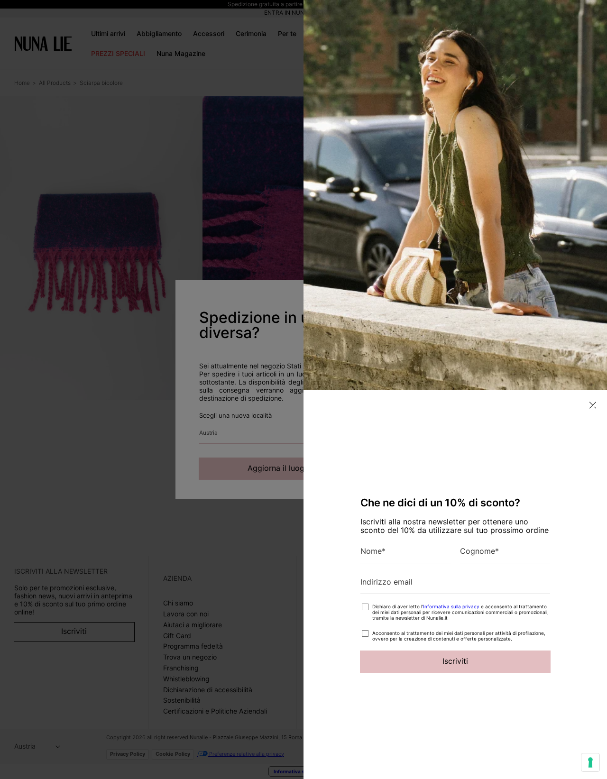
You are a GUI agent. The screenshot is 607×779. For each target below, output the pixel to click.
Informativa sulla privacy (451, 606)
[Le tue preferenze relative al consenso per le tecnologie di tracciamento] (590, 762)
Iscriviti (455, 661)
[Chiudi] (593, 405)
